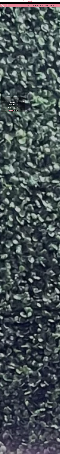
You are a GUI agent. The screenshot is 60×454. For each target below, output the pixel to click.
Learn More (30, 1)
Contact (11, 110)
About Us (15, 110)
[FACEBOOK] (52, 3)
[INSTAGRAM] (53, 3)
